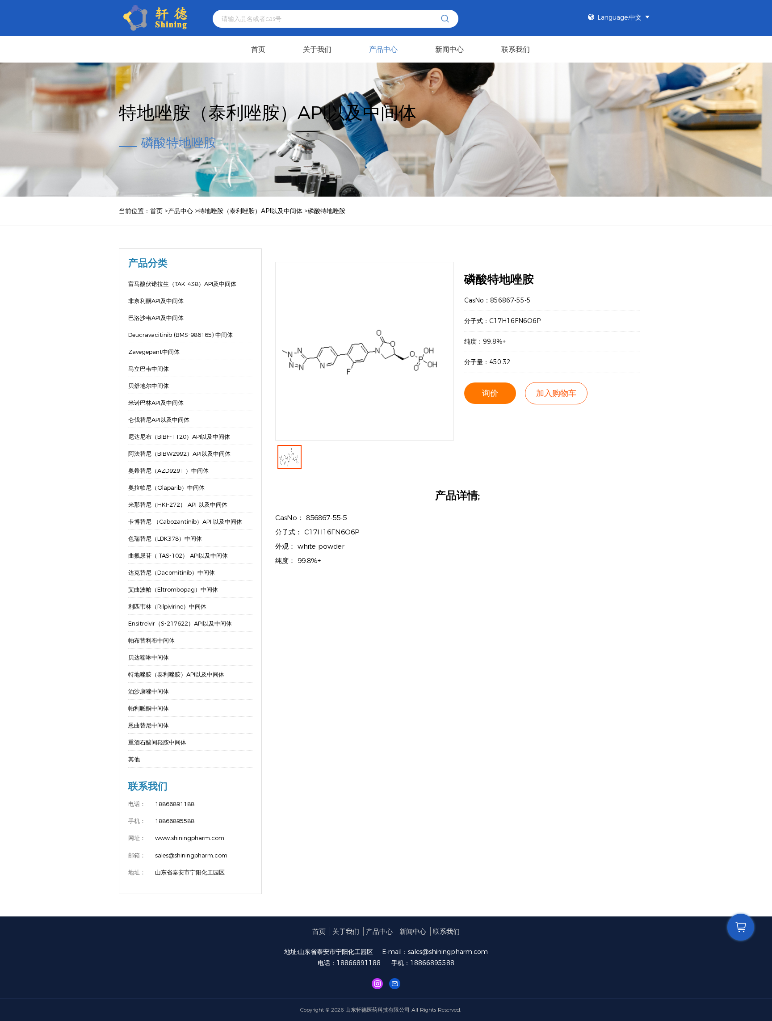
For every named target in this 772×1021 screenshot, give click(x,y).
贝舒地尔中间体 (148, 385)
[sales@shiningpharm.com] (394, 983)
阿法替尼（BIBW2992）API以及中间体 (179, 453)
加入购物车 (556, 393)
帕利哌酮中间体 (148, 708)
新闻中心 (449, 49)
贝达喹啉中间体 (148, 657)
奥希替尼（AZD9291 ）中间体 (168, 470)
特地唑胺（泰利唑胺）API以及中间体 (250, 211)
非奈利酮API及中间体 (156, 300)
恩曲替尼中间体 (148, 725)
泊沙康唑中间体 (148, 691)
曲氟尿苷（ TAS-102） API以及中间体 (178, 555)
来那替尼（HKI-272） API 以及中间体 (177, 504)
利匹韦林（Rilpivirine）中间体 (167, 606)
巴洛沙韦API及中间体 (156, 317)
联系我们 (515, 49)
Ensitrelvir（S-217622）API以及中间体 (180, 623)
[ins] (377, 983)
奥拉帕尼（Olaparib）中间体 (166, 487)
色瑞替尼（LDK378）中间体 (165, 538)
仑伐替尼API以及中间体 (158, 419)
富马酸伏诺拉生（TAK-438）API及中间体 (182, 283)
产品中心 (383, 49)
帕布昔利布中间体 (151, 640)
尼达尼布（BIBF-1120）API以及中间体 (179, 436)
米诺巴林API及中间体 (156, 402)
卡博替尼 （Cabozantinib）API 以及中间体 (185, 521)
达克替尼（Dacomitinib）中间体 (171, 572)
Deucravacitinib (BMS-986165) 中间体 (180, 334)
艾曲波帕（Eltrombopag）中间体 (173, 589)
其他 (134, 759)
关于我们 (317, 49)
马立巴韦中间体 (148, 368)
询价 (490, 393)
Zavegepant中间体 (154, 351)
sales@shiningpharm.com (448, 952)
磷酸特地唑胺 (326, 211)
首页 (258, 49)
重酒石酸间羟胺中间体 (157, 742)
